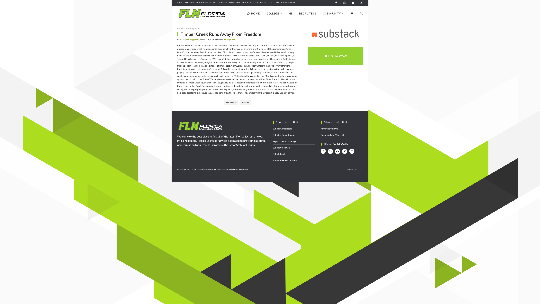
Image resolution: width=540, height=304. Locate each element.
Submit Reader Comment (285, 3)
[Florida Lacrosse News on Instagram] (344, 3)
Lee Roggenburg (192, 39)
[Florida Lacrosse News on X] (361, 3)
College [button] (272, 13)
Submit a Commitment (206, 3)
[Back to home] (201, 13)
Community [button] (332, 13)
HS (290, 13)
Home (255, 13)
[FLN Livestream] (351, 13)
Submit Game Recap (185, 3)
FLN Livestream (337, 55)
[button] (361, 13)
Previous (232, 102)
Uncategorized (229, 39)
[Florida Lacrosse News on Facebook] (336, 3)
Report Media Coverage (229, 3)
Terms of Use (233, 169)
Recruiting (307, 13)
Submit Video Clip (250, 3)
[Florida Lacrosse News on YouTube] (353, 3)
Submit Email (266, 3)
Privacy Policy (244, 169)
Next (244, 102)
